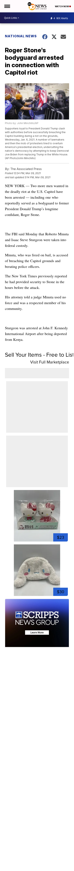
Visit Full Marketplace (49, 362)
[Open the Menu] (7, 6)
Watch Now (62, 6)
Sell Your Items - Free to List (39, 355)
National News (21, 36)
